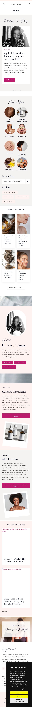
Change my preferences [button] (19, 700)
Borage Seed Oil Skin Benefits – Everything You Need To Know (14, 601)
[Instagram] (3, 668)
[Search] (28, 181)
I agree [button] (19, 693)
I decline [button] (19, 696)
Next (5, 89)
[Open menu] (3, 4)
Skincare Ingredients (17, 49)
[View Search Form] (30, 4)
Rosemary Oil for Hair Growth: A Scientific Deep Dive (8, 239)
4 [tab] (22, 90)
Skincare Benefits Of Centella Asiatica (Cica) (22, 275)
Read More (10, 83)
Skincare (7, 49)
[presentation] (16, 36)
